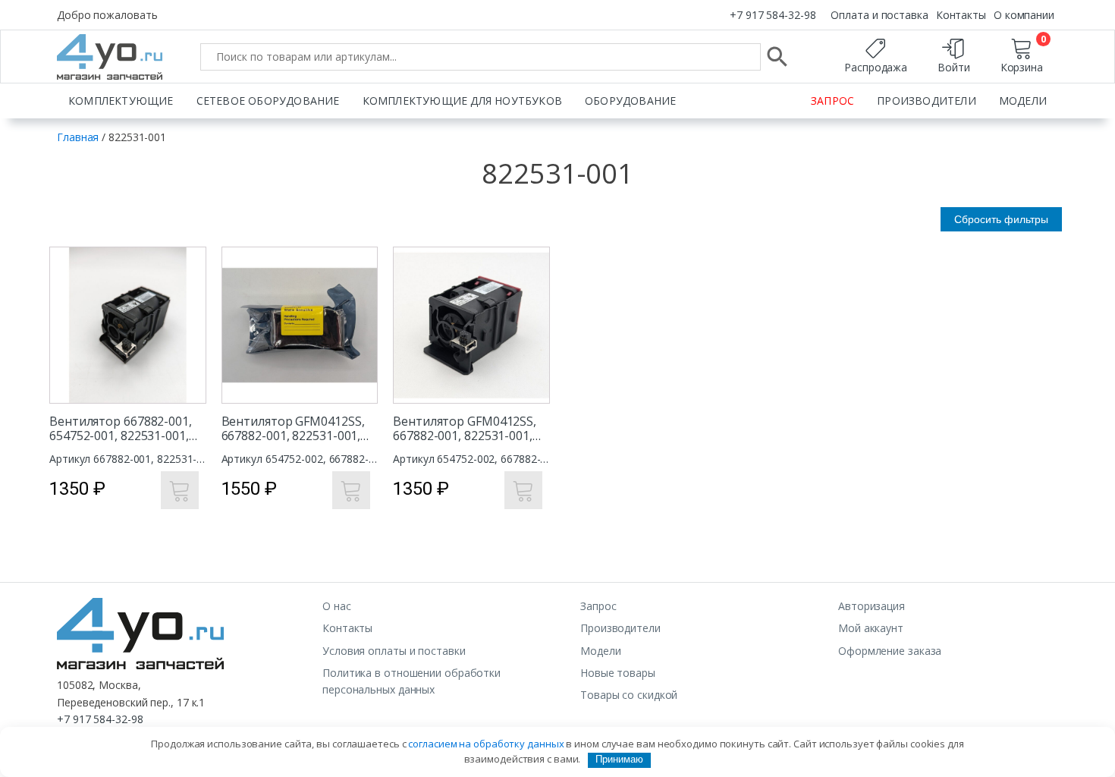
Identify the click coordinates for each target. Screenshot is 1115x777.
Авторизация (871, 606)
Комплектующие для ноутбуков (462, 100)
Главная (78, 137)
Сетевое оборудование (268, 100)
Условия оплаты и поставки (394, 650)
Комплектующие (121, 100)
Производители (926, 100)
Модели (1023, 100)
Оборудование (630, 100)
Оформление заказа (889, 650)
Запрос (832, 100)
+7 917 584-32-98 (772, 15)
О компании (1024, 15)
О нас (336, 606)
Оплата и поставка (879, 15)
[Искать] (777, 57)
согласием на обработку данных (486, 743)
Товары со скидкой (628, 694)
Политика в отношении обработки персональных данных (411, 681)
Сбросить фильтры (1001, 219)
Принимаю (619, 759)
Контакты (961, 15)
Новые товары (617, 672)
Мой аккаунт (870, 628)
